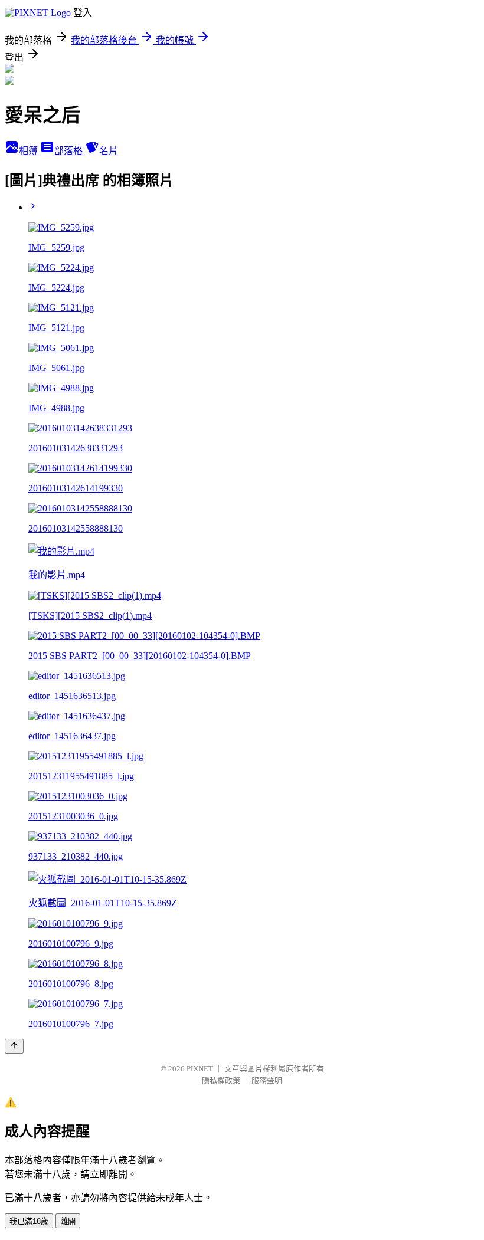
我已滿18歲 (28, 1221)
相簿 (29, 151)
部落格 (69, 151)
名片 (108, 151)
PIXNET (200, 1068)
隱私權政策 (221, 1080)
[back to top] (14, 1046)
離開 (68, 1221)
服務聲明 (266, 1080)
